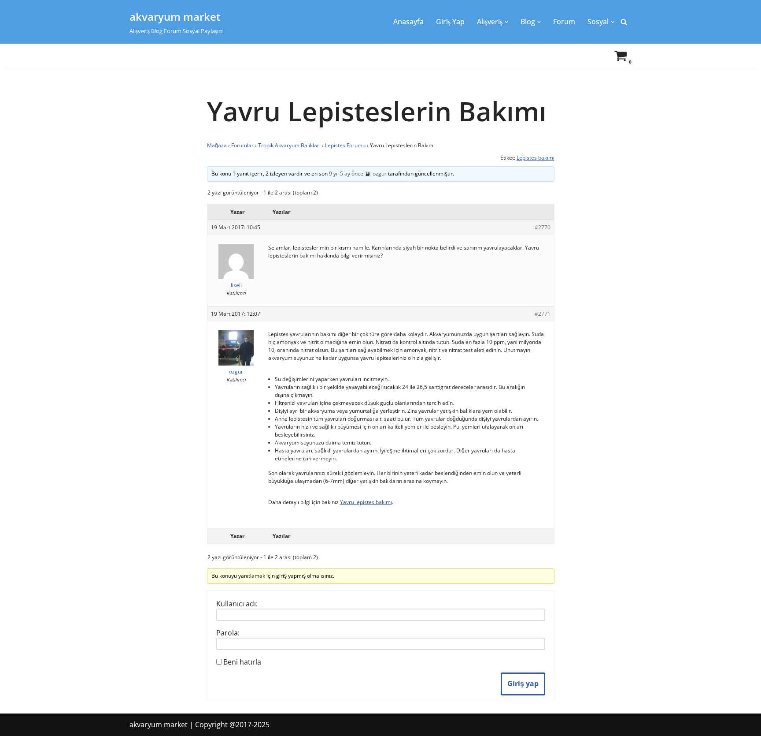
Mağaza (217, 145)
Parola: (228, 633)
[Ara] (624, 22)
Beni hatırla (242, 662)
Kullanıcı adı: (237, 604)
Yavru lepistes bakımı (366, 502)
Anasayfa (408, 21)
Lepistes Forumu (345, 145)
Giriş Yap (450, 21)
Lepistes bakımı (535, 157)
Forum (564, 21)
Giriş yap (523, 683)
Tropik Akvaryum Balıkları (289, 145)
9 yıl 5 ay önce (346, 173)
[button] (506, 22)
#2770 (542, 227)
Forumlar (242, 145)
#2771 (542, 314)
